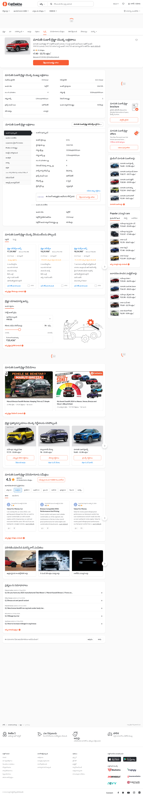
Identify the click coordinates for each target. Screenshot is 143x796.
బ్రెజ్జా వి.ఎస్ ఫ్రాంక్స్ (87, 462)
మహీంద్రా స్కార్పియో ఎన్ (127, 223)
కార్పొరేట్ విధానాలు (8, 770)
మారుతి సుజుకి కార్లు (116, 204)
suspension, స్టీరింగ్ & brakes (14, 143)
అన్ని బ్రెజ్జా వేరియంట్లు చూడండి (14, 291)
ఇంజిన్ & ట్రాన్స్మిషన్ (11, 133)
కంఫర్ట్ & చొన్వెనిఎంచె (12, 153)
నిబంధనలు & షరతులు (8, 764)
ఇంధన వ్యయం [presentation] (9, 306)
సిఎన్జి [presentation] (14, 239)
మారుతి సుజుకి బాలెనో (127, 196)
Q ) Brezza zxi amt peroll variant (17, 600)
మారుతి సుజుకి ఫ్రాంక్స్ (81, 449)
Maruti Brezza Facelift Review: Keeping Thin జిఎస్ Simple (28, 401)
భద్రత (7, 168)
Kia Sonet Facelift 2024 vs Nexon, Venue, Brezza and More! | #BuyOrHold (77, 402)
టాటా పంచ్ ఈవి (125, 302)
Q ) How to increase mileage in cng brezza (20, 624)
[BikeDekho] (114, 770)
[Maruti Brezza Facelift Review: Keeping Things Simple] (29, 384)
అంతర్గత (8, 158)
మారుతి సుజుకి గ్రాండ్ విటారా (129, 171)
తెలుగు (115, 3)
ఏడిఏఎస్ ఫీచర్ (10, 177)
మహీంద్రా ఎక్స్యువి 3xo (14, 449)
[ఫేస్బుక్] (118, 793)
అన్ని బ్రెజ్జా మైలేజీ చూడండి (13, 345)
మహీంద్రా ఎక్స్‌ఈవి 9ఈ (127, 294)
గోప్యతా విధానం (7, 767)
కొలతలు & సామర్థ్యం (12, 148)
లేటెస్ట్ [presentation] (125, 218)
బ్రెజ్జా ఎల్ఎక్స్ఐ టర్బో (14, 248)
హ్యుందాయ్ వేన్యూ (46, 449)
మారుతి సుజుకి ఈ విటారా (128, 286)
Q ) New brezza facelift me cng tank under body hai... (24, 608)
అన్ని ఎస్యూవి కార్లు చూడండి (118, 264)
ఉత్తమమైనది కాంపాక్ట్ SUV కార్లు (17, 573)
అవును (90, 639)
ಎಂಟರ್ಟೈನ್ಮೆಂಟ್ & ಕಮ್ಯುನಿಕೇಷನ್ (17, 173)
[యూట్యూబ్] (128, 793)
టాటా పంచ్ (123, 240)
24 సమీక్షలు (41, 50)
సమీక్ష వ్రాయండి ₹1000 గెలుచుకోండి (51, 480)
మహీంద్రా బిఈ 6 (125, 278)
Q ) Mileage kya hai (12, 616)
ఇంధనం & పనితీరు (11, 138)
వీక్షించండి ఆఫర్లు (20, 462)
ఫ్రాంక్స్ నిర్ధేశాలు (87, 458)
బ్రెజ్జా (4, 31)
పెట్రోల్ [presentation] (7, 239)
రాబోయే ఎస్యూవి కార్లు (81, 573)
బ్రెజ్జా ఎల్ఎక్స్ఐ (46, 248)
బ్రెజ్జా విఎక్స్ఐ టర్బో (80, 248)
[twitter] (123, 793)
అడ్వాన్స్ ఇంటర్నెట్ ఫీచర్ (13, 182)
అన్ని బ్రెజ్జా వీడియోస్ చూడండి (14, 413)
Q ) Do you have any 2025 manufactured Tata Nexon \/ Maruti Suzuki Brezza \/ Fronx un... (39, 593)
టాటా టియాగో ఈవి (126, 311)
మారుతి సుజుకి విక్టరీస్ (127, 179)
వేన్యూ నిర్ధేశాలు (54, 458)
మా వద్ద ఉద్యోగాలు (7, 761)
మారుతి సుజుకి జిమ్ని (126, 188)
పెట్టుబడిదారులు (7, 774)
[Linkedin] (139, 793)
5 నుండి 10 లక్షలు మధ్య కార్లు (50, 573)
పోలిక (32, 285)
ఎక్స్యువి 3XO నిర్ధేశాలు (20, 458)
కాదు (99, 639)
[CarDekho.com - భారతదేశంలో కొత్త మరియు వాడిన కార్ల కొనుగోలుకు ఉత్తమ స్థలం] (12, 4)
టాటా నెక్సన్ (124, 248)
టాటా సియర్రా (124, 256)
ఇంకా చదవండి (95, 46)
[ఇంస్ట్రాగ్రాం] (134, 793)
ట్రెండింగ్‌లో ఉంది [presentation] (115, 218)
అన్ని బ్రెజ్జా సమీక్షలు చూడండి (13, 538)
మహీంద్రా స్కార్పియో (126, 231)
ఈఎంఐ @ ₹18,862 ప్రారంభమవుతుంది (46, 57)
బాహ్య (7, 163)
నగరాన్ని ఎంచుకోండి (132, 11)
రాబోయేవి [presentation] (134, 218)
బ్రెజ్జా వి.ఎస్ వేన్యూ (54, 462)
